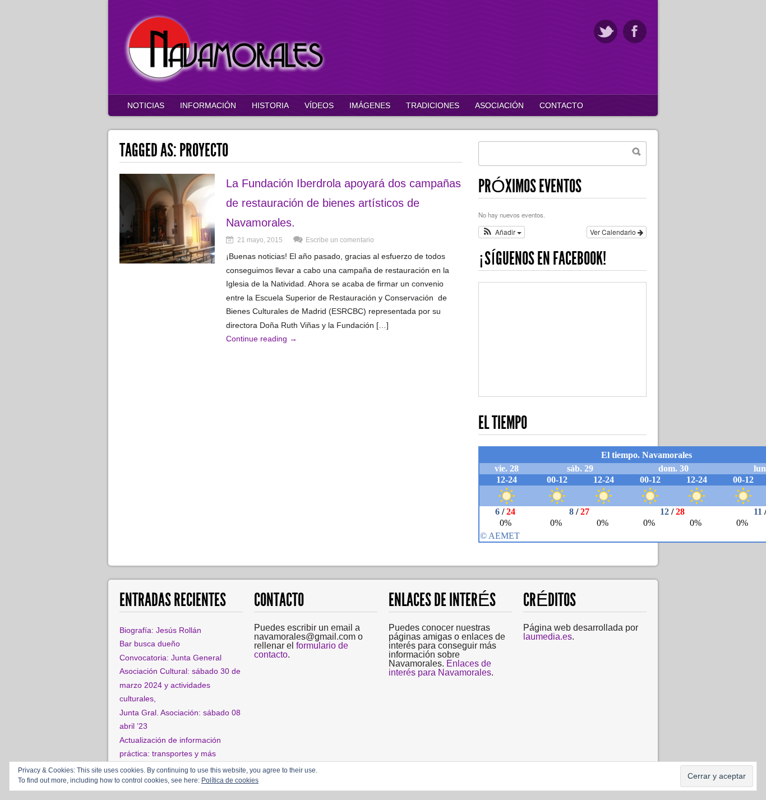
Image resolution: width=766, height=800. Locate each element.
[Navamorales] (226, 81)
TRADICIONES (432, 105)
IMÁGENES (369, 105)
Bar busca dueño (149, 643)
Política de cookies (230, 780)
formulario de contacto (301, 650)
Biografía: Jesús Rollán (160, 630)
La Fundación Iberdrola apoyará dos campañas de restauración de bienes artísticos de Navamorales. (343, 203)
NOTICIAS (145, 105)
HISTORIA (270, 105)
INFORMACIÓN (208, 105)
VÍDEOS (319, 105)
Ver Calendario (614, 232)
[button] (501, 232)
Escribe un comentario (340, 240)
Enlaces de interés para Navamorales (440, 668)
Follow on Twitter (605, 31)
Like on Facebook (635, 31)
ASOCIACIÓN (499, 105)
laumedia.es (547, 636)
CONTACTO (561, 105)
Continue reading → (261, 338)
